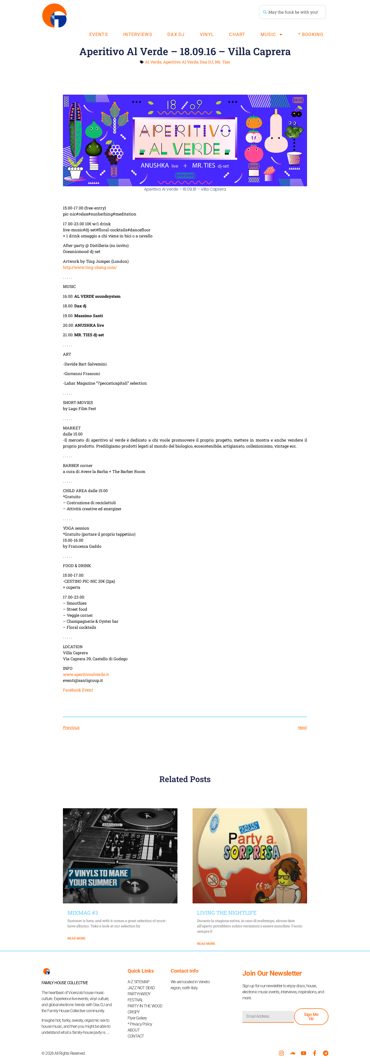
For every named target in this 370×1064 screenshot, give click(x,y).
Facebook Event (78, 689)
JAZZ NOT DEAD (141, 987)
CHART (237, 34)
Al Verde (153, 61)
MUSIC (268, 34)
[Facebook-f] (314, 1053)
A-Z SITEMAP (138, 981)
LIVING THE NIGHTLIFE (226, 912)
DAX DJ (176, 34)
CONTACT (136, 1036)
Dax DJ (206, 61)
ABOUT (134, 1030)
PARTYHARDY (139, 994)
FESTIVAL (135, 1000)
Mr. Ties (222, 61)
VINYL (207, 34)
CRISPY (134, 1012)
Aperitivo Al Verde (180, 61)
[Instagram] (281, 1053)
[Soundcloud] (292, 1053)
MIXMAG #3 (82, 912)
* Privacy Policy (140, 1024)
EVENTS (98, 34)
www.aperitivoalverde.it (86, 674)
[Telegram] (325, 1053)
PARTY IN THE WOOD (145, 1006)
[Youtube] (303, 1053)
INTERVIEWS (137, 34)
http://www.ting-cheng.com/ (90, 267)
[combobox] (292, 12)
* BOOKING (310, 34)
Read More (76, 938)
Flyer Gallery (137, 1018)
